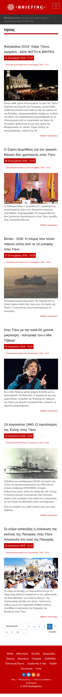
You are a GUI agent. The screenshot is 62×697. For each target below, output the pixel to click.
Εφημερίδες (49, 653)
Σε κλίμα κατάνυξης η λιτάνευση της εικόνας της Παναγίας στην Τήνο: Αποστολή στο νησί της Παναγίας (30, 534)
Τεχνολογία (26, 668)
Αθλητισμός (22, 653)
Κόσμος (10, 658)
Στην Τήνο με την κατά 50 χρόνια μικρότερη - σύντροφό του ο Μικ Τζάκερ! (28, 335)
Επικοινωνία (31, 683)
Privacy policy (24, 679)
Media (10, 653)
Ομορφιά (36, 658)
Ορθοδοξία (50, 658)
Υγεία (38, 668)
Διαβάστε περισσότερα (48, 136)
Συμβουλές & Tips (37, 663)
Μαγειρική (23, 658)
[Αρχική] (26, 7)
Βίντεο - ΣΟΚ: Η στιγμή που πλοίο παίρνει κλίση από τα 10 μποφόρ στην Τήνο (29, 244)
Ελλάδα (35, 653)
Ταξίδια (53, 663)
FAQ (13, 679)
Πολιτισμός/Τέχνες (14, 663)
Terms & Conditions (42, 679)
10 (17, 632)
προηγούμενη (12, 626)
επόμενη (52, 632)
